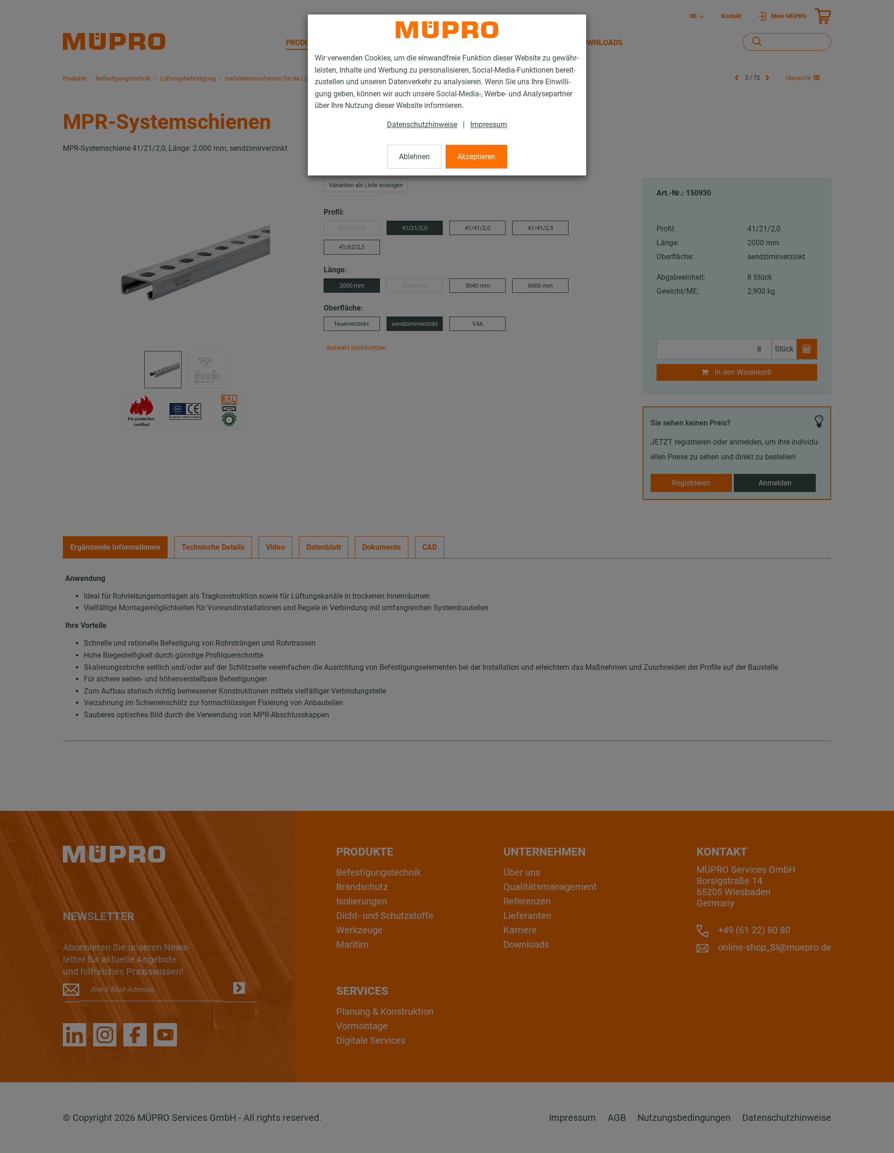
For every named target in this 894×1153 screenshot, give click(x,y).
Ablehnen (414, 156)
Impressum (488, 124)
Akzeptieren (476, 156)
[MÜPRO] (447, 29)
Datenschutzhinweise (422, 124)
